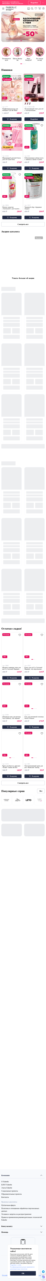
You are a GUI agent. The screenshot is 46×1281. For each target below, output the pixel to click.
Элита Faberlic (6, 1188)
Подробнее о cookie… (16, 1265)
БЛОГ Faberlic (6, 1184)
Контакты (5, 1197)
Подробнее (34, 3)
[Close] (43, 2)
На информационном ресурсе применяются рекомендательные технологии (22, 1268)
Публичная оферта (8, 1205)
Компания (5, 1175)
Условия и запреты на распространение (16, 1214)
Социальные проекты (9, 1191)
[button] (23, 2)
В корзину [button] (13, 119)
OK (23, 1273)
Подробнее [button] (34, 119)
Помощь (4, 1232)
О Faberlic (5, 1181)
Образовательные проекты (11, 1194)
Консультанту (7, 1226)
